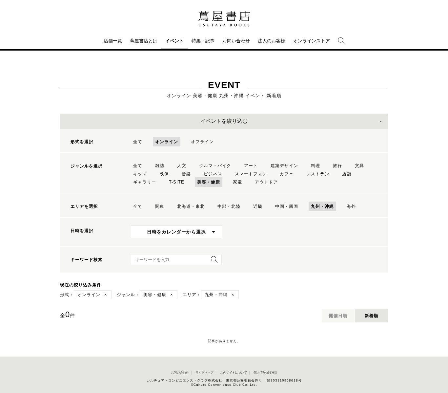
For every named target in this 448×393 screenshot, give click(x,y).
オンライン (166, 141)
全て (137, 141)
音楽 (186, 173)
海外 (351, 206)
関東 (159, 206)
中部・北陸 (228, 206)
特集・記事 (203, 40)
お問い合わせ (236, 40)
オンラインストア (311, 40)
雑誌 (159, 165)
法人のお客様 (271, 40)
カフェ (287, 173)
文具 (359, 165)
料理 (315, 165)
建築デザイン (284, 165)
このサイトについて (233, 372)
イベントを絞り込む (224, 121)
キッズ (140, 173)
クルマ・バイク (215, 165)
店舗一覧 (113, 40)
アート (251, 165)
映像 (164, 173)
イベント (174, 40)
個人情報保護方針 (265, 372)
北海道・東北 (191, 206)
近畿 (257, 206)
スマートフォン (251, 173)
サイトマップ (204, 372)
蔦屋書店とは (143, 40)
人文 (181, 165)
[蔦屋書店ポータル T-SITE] (224, 18)
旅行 (337, 165)
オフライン (202, 141)
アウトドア (266, 182)
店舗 (346, 173)
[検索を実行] (212, 261)
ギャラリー (144, 182)
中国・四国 (286, 206)
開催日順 (338, 315)
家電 (237, 182)
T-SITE (176, 182)
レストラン (317, 173)
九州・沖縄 (322, 206)
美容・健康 (208, 182)
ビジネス (213, 173)
